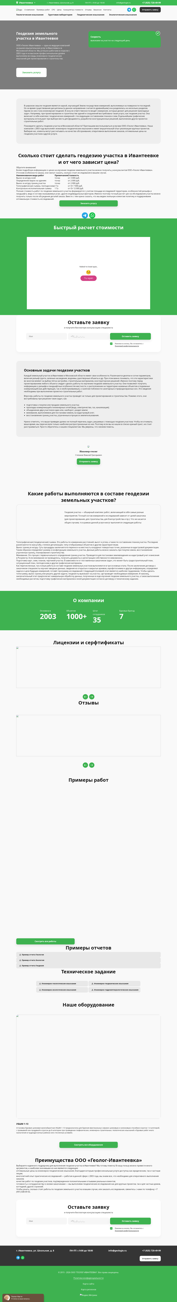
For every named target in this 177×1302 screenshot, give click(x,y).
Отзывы (88, 10)
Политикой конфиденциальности (127, 346)
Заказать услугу (31, 72)
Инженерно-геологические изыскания (59, 983)
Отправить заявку (150, 10)
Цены (59, 10)
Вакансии (98, 10)
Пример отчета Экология (33, 960)
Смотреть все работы (45, 941)
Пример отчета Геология (33, 954)
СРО (53, 10)
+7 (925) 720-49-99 (151, 2)
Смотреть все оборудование (88, 1144)
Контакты (107, 10)
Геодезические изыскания (90, 14)
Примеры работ (43, 10)
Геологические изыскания (29, 14)
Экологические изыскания (123, 14)
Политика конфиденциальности (88, 1278)
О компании (29, 10)
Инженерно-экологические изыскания (59, 990)
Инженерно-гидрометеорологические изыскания (116, 990)
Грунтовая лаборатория (60, 14)
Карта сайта (88, 1284)
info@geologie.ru (123, 2)
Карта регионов (88, 1289)
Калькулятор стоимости (73, 10)
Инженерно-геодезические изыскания (111, 983)
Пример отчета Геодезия (33, 965)
